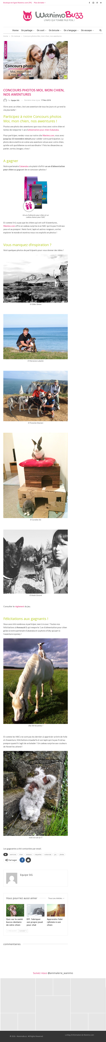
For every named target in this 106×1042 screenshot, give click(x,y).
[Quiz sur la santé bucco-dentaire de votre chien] (15, 910)
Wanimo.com (48, 135)
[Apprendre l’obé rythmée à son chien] (56, 910)
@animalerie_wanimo (60, 973)
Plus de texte (39, 3)
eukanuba (48, 854)
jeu (55, 854)
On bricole (54, 30)
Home (15, 30)
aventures (13, 854)
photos (62, 854)
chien (21, 854)
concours (29, 854)
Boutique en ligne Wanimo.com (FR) (17, 3)
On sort (40, 30)
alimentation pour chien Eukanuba (43, 130)
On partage (26, 30)
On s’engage (70, 30)
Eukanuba (23, 166)
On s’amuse (9, 84)
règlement (19, 606)
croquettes (38, 854)
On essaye (86, 30)
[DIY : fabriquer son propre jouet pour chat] (36, 910)
